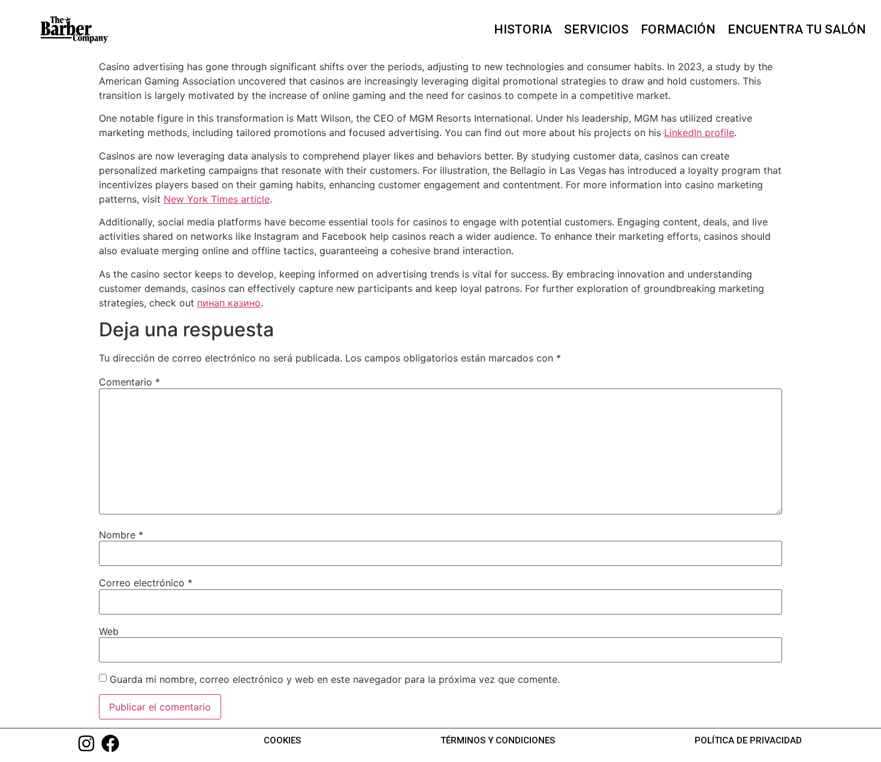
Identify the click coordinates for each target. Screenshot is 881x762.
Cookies (282, 740)
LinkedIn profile (699, 132)
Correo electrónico (145, 583)
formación (678, 29)
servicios (596, 29)
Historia (523, 29)
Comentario (129, 382)
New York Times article (217, 199)
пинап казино (229, 303)
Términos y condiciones (498, 740)
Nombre (121, 535)
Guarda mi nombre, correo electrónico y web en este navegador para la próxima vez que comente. (335, 679)
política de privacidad (748, 740)
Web (109, 631)
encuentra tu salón (797, 29)
